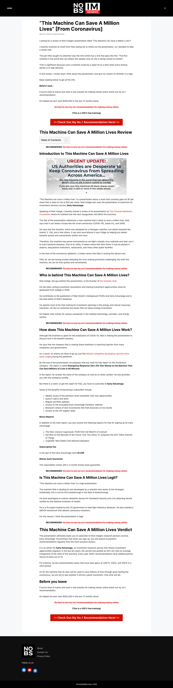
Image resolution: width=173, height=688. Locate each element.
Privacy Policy (43, 656)
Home (9, 8)
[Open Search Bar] (165, 8)
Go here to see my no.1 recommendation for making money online (95, 147)
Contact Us (42, 652)
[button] (65, 140)
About (40, 648)
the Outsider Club (108, 281)
